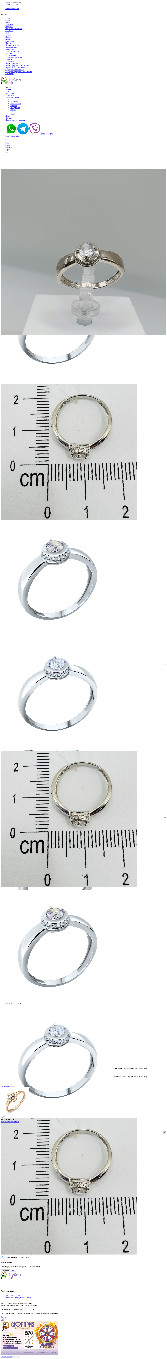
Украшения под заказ (13, 57)
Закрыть (4, 1317)
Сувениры (9, 74)
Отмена (13, 1271)
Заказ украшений (12, 97)
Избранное (14, 102)
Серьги (8, 20)
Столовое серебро (12, 45)
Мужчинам (9, 41)
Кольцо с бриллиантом (10, 1122)
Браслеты (9, 25)
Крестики (9, 31)
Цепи (7, 23)
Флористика (10, 49)
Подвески (9, 27)
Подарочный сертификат (15, 120)
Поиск (7, 116)
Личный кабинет (12, 9)
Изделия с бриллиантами (15, 68)
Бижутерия (9, 61)
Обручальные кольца (13, 29)
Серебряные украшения (14, 70)
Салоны (8, 118)
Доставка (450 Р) (10, 1257)
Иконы (8, 43)
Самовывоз (24, 1257)
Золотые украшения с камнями (17, 66)
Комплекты (9, 95)
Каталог (8, 91)
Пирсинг (8, 37)
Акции (8, 89)
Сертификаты (10, 55)
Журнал (13, 114)
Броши (8, 35)
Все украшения (11, 93)
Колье (7, 39)
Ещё (7, 100)
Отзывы (13, 110)
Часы (7, 33)
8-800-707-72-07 (11, 5)
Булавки (8, 59)
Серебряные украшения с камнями (18, 72)
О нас (12, 112)
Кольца (8, 18)
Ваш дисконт (15, 108)
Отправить (5, 1271)
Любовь (8, 53)
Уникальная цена (12, 51)
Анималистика (11, 47)
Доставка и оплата (12, 1295)
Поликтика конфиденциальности (18, 1298)
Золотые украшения (13, 63)
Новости (13, 106)
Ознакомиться (6, 1357)
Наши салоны (15, 104)
